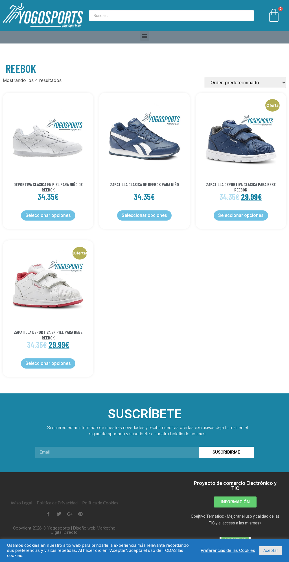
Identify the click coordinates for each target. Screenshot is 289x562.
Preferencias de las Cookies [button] (228, 550)
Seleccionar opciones (48, 215)
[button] (144, 36)
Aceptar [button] (270, 550)
